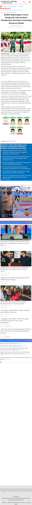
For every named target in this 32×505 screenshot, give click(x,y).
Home (5, 6)
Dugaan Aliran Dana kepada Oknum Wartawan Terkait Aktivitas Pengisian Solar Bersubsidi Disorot (16, 158)
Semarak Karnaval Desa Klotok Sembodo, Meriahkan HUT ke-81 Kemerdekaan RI (17, 167)
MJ (21, 25)
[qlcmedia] (1, 502)
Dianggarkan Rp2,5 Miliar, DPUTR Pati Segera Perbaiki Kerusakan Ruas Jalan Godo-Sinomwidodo (17, 177)
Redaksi (4, 502)
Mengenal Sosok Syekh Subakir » (9, 343)
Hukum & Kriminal (12, 6)
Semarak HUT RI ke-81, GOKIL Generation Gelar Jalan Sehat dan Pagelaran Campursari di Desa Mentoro (15, 152)
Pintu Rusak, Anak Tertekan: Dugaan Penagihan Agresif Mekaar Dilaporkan (16, 172)
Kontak (23, 502)
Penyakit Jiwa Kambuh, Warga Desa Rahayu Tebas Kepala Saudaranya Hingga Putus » (14, 349)
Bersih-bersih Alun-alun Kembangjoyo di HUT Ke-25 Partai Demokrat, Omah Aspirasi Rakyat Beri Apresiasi (15, 331)
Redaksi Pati (8, 326)
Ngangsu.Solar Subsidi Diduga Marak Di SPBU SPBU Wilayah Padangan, (17, 163)
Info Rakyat (20, 6)
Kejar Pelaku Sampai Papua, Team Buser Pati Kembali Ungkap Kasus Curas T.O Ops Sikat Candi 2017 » (15, 352)
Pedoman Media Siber (14, 502)
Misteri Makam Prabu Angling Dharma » (11, 346)
